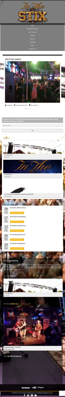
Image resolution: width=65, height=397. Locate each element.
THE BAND (32, 42)
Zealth (51, 393)
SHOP (32, 45)
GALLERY (32, 39)
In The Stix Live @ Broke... (18, 243)
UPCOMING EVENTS (32, 29)
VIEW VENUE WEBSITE (17, 213)
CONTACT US (32, 48)
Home (32, 25)
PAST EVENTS (32, 32)
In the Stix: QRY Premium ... (18, 207)
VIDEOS (32, 35)
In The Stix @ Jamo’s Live (17, 234)
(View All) (14, 304)
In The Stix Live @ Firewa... (18, 225)
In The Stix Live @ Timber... (18, 216)
